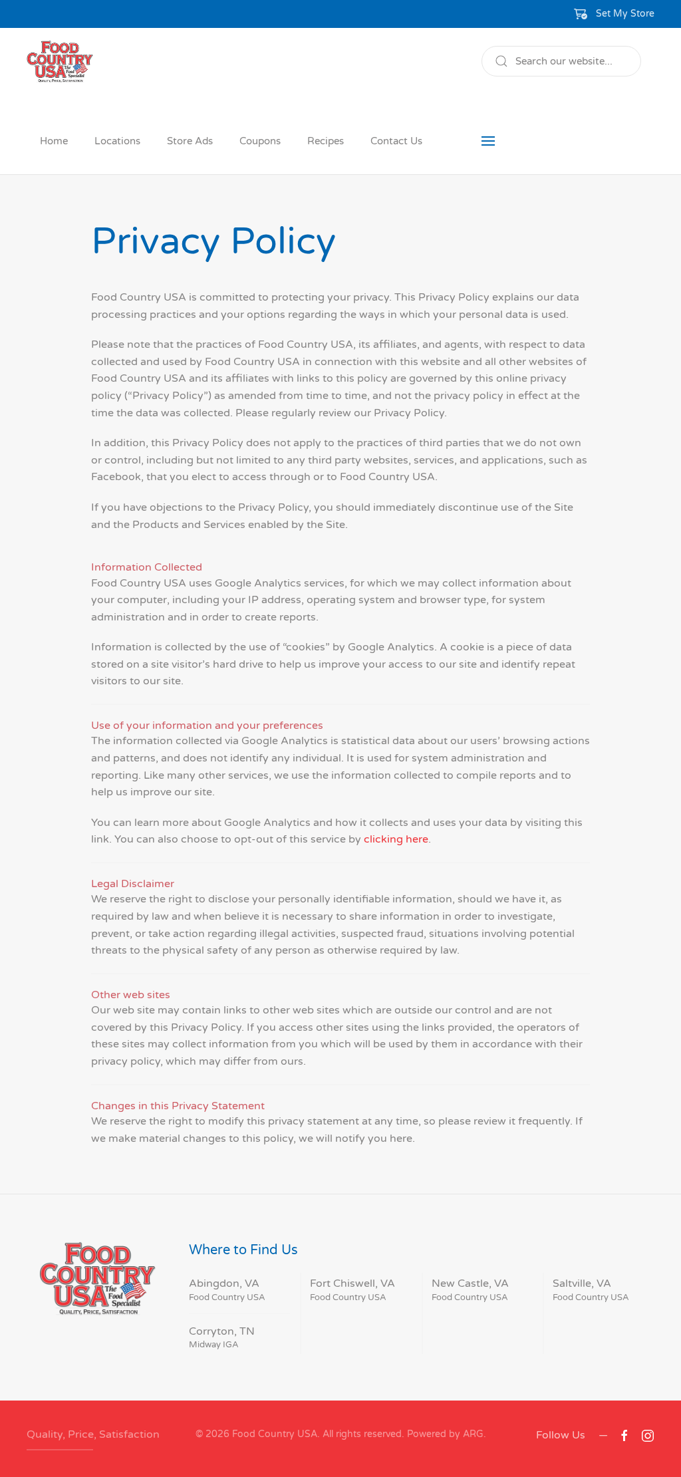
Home (54, 141)
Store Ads (190, 141)
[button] (614, 14)
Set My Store (625, 13)
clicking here (396, 839)
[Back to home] (60, 61)
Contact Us (396, 141)
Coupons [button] (260, 141)
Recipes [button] (325, 141)
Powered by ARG (443, 1434)
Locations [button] (117, 141)
